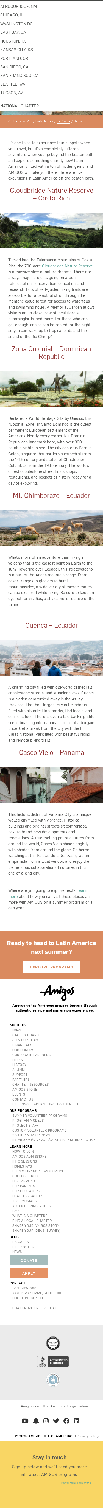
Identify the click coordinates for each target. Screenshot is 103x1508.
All (29, 121)
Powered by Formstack (76, 1482)
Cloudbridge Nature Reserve (67, 265)
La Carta (63, 121)
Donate (29, 1260)
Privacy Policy (88, 1436)
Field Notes (44, 121)
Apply (28, 1272)
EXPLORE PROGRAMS (51, 966)
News (78, 121)
